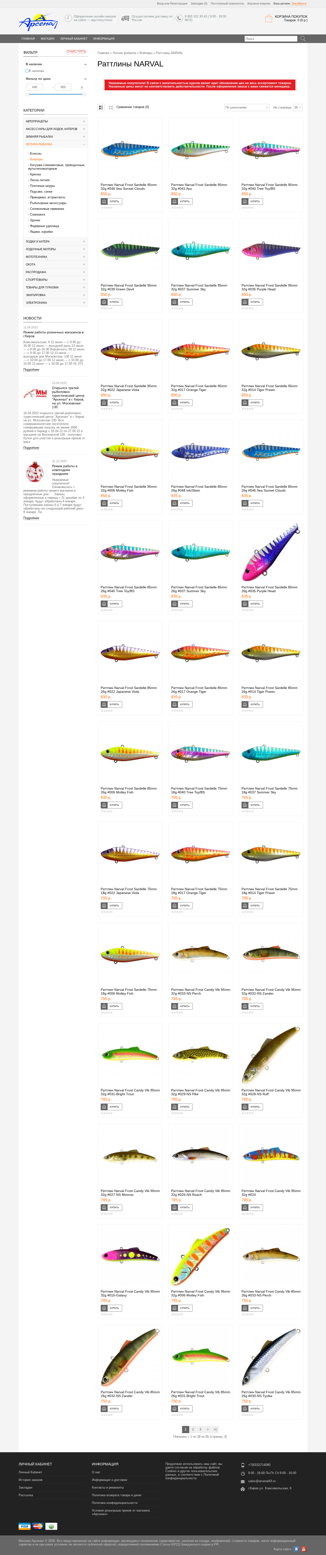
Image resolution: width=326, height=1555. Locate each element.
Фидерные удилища (44, 226)
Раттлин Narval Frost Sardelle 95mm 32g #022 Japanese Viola (129, 388)
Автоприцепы (37, 121)
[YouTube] (304, 1549)
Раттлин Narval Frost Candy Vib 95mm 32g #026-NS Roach (200, 1193)
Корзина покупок (258, 3)
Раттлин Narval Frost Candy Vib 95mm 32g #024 (271, 1193)
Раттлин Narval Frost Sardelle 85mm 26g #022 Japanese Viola (129, 690)
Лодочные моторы (41, 249)
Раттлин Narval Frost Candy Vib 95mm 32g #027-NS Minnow (130, 1193)
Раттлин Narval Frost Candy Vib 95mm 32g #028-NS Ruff (271, 1092)
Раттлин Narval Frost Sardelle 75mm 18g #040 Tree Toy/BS (199, 790)
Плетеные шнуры (42, 186)
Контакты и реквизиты (108, 1487)
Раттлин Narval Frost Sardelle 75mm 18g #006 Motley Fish (129, 991)
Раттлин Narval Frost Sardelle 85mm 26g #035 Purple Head (270, 589)
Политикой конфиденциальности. (192, 1476)
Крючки (35, 174)
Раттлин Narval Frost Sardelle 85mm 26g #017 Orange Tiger (199, 690)
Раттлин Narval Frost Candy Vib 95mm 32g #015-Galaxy (130, 1293)
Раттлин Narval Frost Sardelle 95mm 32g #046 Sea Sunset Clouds (129, 186)
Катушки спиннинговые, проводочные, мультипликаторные (56, 166)
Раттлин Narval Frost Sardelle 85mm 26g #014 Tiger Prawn (270, 690)
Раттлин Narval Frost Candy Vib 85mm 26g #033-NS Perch (271, 1293)
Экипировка (36, 295)
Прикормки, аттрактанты (47, 197)
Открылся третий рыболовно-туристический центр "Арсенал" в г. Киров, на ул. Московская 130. (68, 397)
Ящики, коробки (41, 231)
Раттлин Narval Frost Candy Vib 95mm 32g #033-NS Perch (200, 991)
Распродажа (36, 272)
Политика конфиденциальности (114, 1503)
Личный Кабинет (73, 38)
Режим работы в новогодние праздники (64, 470)
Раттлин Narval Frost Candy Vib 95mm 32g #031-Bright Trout (130, 1092)
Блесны (35, 153)
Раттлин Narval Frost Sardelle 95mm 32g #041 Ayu (199, 186)
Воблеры (36, 159)
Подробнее (31, 369)
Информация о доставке (109, 1480)
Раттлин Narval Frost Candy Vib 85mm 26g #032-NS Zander (130, 1394)
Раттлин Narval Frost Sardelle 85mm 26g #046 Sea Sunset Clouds (270, 488)
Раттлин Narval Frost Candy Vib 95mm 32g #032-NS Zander (271, 991)
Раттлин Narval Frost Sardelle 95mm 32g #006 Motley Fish (129, 488)
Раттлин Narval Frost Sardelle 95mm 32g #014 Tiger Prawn (270, 388)
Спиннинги (37, 214)
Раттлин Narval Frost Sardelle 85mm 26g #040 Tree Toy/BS (129, 589)
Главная (103, 53)
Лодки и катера (38, 241)
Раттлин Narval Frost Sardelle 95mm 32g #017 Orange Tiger (199, 388)
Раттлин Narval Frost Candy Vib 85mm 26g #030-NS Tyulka (271, 1394)
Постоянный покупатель (227, 3)
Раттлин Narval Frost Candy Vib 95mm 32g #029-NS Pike (200, 1092)
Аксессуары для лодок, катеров (51, 129)
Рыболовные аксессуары (48, 203)
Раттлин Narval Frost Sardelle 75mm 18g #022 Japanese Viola (129, 891)
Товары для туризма (42, 287)
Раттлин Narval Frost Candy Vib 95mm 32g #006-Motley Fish (200, 1293)
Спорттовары (36, 280)
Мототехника (36, 257)
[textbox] (271, 39)
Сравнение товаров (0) (132, 107)
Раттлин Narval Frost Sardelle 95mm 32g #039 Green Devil (129, 287)
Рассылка (26, 1495)
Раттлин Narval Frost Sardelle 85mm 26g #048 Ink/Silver (199, 488)
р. (82, 87)
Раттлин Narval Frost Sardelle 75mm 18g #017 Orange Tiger (199, 891)
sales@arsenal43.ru (262, 1481)
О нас (96, 1472)
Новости (32, 318)
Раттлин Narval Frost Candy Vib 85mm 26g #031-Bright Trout (200, 1394)
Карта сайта (282, 1549)
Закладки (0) (199, 3)
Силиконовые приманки (47, 209)
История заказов (30, 1480)
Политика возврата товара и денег (117, 1495)
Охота (30, 264)
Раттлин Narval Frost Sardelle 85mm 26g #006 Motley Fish (129, 790)
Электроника (36, 302)
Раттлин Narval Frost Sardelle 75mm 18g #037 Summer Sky (270, 790)
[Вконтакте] (296, 1549)
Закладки (25, 1487)
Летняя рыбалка (39, 144)
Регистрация (178, 3)
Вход (160, 3)
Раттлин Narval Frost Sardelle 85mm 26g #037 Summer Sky (199, 589)
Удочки (35, 220)
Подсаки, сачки (41, 191)
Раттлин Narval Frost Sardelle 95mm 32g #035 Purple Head (270, 287)
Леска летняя (40, 180)
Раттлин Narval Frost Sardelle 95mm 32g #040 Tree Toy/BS (270, 186)
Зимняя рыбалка (39, 136)
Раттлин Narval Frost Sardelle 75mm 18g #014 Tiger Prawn (270, 891)
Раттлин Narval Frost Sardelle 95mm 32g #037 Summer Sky (199, 287)
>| (215, 1429)
